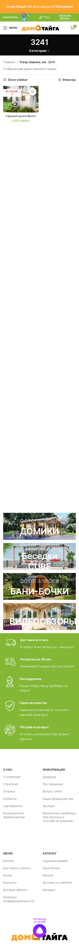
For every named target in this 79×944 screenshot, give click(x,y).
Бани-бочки (51, 868)
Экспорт (49, 806)
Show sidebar (18, 79)
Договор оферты (15, 889)
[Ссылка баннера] (39, 526)
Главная (9, 62)
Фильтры (69, 79)
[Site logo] (40, 27)
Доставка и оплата (16, 868)
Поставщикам (53, 784)
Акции (7, 875)
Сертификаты (13, 806)
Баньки (48, 875)
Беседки (49, 889)
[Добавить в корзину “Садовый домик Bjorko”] (7, 106)
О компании (11, 777)
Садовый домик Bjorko (21, 116)
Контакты (10, 798)
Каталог (8, 861)
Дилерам (49, 777)
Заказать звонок (65, 17)
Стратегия (10, 784)
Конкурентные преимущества (14, 815)
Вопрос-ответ (52, 791)
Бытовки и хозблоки (57, 882)
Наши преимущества (58, 798)
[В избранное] (32, 91)
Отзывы (9, 791)
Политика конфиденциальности (18, 899)
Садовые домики (55, 861)
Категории (37, 50)
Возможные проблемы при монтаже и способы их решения (59, 817)
